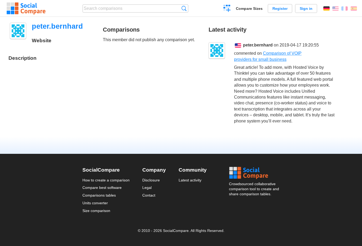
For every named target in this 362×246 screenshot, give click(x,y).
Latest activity (190, 180)
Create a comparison (227, 9)
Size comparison (96, 211)
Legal (147, 187)
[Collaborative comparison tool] (26, 8)
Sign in (306, 8)
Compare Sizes (249, 8)
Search (184, 8)
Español (354, 8)
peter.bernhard (258, 45)
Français (344, 8)
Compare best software (102, 187)
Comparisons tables (99, 195)
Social (254, 173)
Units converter (95, 203)
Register (280, 8)
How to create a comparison (106, 180)
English (335, 8)
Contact (148, 195)
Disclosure (151, 180)
